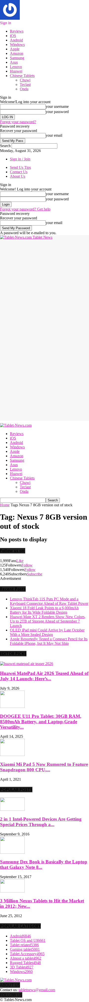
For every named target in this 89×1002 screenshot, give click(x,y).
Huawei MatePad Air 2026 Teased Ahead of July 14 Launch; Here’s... (44, 676)
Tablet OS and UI (27, 940)
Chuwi (25, 80)
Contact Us (18, 172)
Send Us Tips (20, 167)
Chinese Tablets (22, 76)
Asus (14, 62)
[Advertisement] (44, 284)
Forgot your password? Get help (25, 209)
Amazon (16, 53)
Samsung (17, 58)
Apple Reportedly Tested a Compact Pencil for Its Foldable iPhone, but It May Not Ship (49, 641)
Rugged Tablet (25, 963)
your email (54, 135)
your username (57, 106)
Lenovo (16, 67)
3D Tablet (21, 967)
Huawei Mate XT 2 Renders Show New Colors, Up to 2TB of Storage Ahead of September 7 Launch (48, 621)
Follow (27, 565)
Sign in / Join (20, 159)
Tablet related (24, 945)
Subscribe (34, 574)
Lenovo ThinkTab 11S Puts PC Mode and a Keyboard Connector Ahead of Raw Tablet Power (49, 601)
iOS (13, 36)
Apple (15, 49)
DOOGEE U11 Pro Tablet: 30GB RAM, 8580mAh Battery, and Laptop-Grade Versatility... (40, 722)
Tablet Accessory (27, 954)
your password (57, 112)
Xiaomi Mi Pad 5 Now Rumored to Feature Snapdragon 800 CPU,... (44, 767)
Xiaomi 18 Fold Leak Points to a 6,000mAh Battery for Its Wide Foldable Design (44, 610)
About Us (17, 176)
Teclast (25, 84)
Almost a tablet (25, 958)
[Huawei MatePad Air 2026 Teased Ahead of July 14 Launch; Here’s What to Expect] (26, 664)
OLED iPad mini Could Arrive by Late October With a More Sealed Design (47, 632)
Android (16, 40)
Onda (24, 89)
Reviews (16, 31)
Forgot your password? (18, 122)
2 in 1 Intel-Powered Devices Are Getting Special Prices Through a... (41, 821)
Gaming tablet (25, 949)
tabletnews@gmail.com (37, 990)
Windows (17, 44)
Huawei (16, 71)
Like (19, 561)
